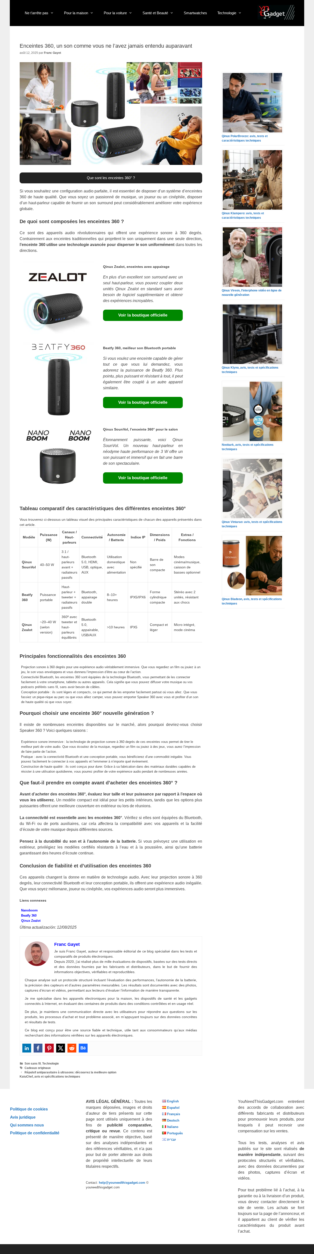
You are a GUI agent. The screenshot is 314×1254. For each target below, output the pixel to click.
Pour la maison (76, 13)
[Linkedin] (26, 1048)
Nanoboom (29, 910)
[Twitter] (60, 1048)
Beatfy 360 (29, 915)
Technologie (226, 13)
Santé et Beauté (155, 13)
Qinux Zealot (30, 920)
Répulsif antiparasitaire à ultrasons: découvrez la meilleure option (70, 1072)
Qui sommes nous (27, 1125)
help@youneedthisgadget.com (122, 1182)
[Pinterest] (49, 1048)
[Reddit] (71, 1048)
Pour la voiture (115, 13)
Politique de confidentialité (34, 1133)
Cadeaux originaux (38, 1068)
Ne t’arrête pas (36, 13)
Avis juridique (23, 1117)
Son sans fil (33, 1063)
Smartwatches (195, 13)
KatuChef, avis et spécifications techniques (50, 1076)
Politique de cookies (29, 1109)
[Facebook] (38, 1048)
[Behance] (83, 1048)
